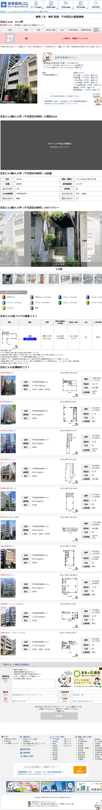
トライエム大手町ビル (16, 604)
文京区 (55, 757)
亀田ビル (10, 373)
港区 (54, 744)
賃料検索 (26, 753)
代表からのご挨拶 (30, 739)
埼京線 (80, 750)
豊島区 (55, 755)
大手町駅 (25, 11)
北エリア (67, 746)
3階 (61, 517)
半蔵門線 (98, 752)
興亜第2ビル (12, 488)
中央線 (80, 744)
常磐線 (80, 759)
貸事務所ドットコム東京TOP (9, 11)
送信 (60, 716)
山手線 (80, 739)
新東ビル (10, 546)
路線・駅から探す (85, 737)
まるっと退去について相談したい (26, 676)
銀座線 (97, 739)
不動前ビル (11, 431)
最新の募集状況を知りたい (24, 672)
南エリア (67, 744)
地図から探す (28, 756)
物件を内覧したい (20, 670)
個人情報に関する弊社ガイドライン (54, 707)
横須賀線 (81, 755)
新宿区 (55, 746)
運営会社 (26, 737)
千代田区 (55, 739)
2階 (61, 488)
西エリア (67, 741)
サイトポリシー (29, 746)
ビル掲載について (11, 743)
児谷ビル (34, 11)
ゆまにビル (11, 459)
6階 (61, 575)
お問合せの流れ (10, 739)
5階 (61, 373)
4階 (30, 336)
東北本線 (81, 752)
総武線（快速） (84, 748)
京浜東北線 (82, 741)
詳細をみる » (30, 339)
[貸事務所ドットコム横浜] (23, 792)
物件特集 (26, 749)
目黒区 (55, 759)
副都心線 (98, 755)
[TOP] (14, 4)
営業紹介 (26, 741)
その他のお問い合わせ (22, 679)
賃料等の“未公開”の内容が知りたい (27, 674)
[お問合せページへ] (80, 773)
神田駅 (86, 80)
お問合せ (7, 741)
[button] (3, 239)
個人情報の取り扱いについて (34, 744)
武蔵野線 (81, 757)
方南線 (97, 744)
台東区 (55, 750)
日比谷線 (98, 748)
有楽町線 (98, 750)
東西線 (97, 746)
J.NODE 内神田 (13, 517)
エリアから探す (58, 737)
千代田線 (98, 759)
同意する (60, 711)
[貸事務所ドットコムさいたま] (58, 792)
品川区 (55, 752)
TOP (6, 737)
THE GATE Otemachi (16, 633)
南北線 (97, 757)
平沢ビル (10, 575)
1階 (61, 459)
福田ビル (10, 402)
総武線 (80, 746)
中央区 (55, 741)
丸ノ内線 (98, 741)
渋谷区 (55, 748)
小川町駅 (87, 90)
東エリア (67, 739)
